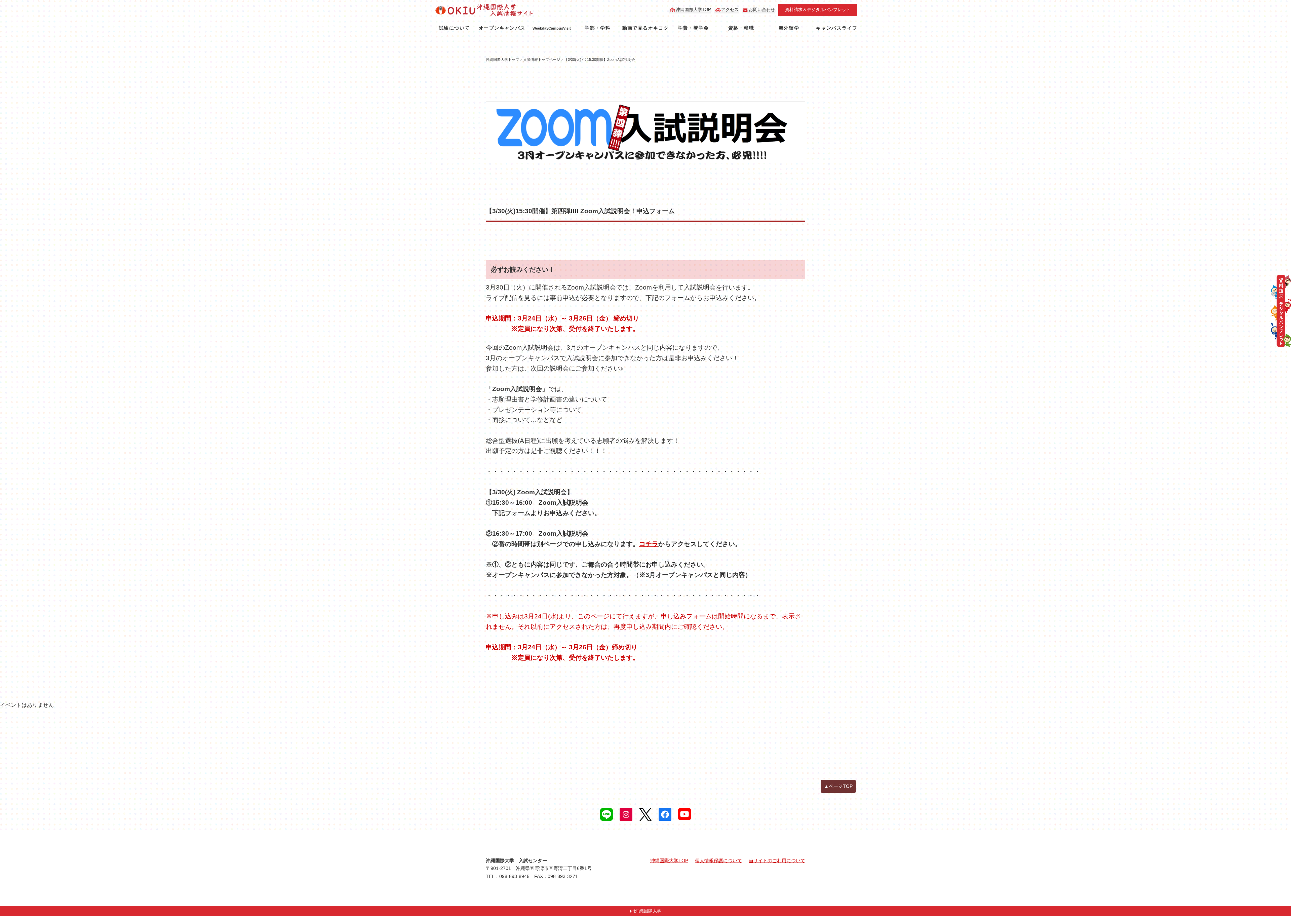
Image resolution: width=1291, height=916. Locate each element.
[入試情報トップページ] (504, 10)
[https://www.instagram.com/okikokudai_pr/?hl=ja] (626, 814)
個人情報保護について (718, 860)
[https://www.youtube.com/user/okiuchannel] (684, 814)
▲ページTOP (838, 786)
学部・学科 (598, 28)
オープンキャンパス (502, 28)
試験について (454, 28)
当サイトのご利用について (777, 860)
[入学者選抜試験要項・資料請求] (1281, 311)
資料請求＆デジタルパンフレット (818, 9)
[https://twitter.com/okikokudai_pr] (645, 814)
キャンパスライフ (836, 28)
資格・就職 (741, 28)
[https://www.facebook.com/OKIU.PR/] (665, 814)
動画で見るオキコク (645, 28)
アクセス (730, 9)
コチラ (648, 543)
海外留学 (789, 28)
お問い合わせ (762, 9)
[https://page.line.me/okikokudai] (606, 814)
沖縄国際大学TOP (693, 9)
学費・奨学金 (693, 28)
